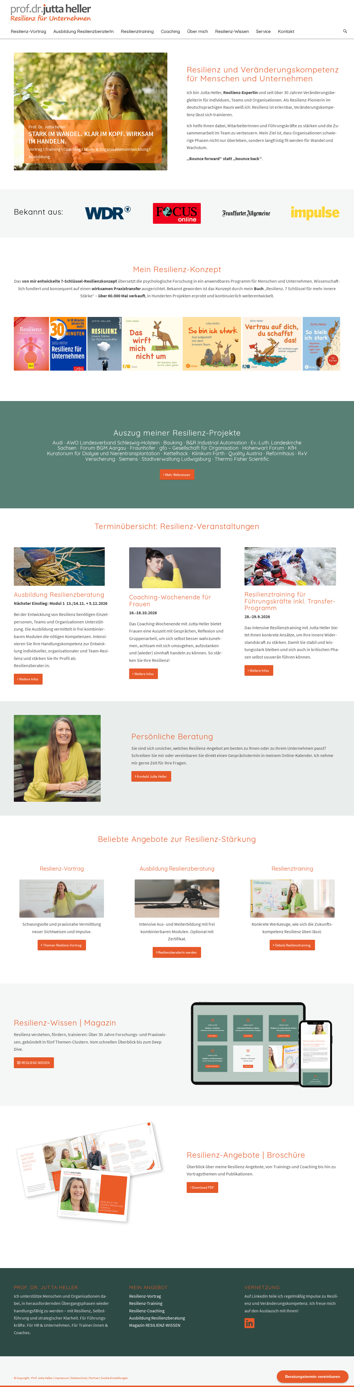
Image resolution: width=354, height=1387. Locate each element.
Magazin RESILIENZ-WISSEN (154, 1325)
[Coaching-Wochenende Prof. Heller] (175, 567)
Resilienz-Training (145, 1303)
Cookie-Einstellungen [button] (114, 1378)
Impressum (61, 1378)
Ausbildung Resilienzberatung (157, 1318)
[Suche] (343, 31)
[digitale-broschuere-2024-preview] (90, 1173)
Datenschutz (79, 1378)
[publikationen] (177, 344)
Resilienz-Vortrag (145, 1296)
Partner (94, 1378)
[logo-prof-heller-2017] (54, 12)
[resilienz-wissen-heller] (261, 1044)
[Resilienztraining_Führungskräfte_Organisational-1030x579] (290, 566)
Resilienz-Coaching (147, 1310)
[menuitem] (28, 31)
